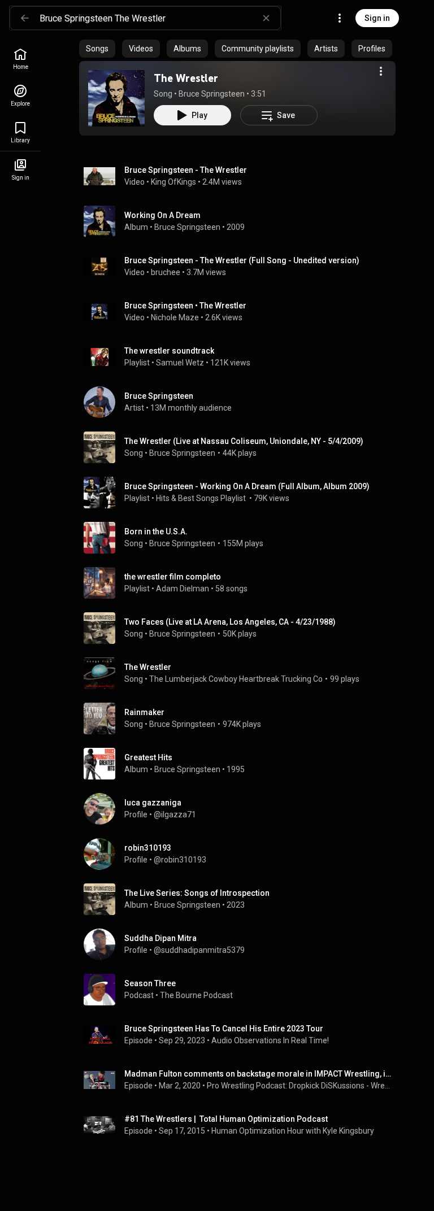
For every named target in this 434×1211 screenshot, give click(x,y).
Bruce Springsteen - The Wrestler (185, 170)
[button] (116, 98)
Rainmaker (144, 712)
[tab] (97, 49)
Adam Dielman (182, 588)
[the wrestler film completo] (242, 583)
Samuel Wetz (180, 362)
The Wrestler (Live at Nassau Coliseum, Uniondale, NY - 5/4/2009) (243, 441)
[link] (20, 59)
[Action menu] (381, 71)
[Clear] (266, 18)
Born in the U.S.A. (156, 531)
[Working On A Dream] (242, 221)
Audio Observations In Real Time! (270, 1040)
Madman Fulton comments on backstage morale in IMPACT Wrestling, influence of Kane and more (258, 1073)
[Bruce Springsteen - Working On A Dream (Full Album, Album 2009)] (242, 492)
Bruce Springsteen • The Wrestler (185, 305)
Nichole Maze (175, 317)
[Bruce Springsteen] (242, 402)
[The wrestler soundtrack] (242, 357)
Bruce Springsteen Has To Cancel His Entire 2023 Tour (223, 1028)
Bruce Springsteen (212, 93)
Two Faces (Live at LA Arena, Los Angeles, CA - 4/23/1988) (230, 621)
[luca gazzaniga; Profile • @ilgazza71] (242, 808)
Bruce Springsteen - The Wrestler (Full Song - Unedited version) (241, 260)
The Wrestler (186, 78)
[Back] (25, 18)
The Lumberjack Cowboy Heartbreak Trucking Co (236, 678)
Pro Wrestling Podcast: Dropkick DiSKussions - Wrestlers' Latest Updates (299, 1085)
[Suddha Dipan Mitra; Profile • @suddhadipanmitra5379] (242, 944)
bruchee (165, 272)
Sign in (377, 18)
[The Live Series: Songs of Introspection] (242, 899)
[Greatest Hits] (242, 763)
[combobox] (160, 18)
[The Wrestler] (116, 98)
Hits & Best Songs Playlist (202, 498)
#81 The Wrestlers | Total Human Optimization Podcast (226, 1118)
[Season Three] (242, 989)
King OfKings (173, 181)
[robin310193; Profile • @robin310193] (242, 854)
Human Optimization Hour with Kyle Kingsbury (292, 1130)
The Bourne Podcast (196, 995)
